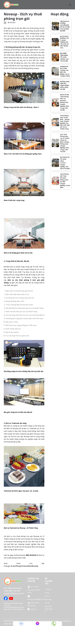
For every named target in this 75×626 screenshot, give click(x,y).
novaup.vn (33, 609)
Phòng (47, 593)
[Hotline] (53, 623)
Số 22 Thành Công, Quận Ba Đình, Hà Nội (34, 589)
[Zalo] (21, 623)
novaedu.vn (66, 621)
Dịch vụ (47, 596)
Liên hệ (47, 603)
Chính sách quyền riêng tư (48, 609)
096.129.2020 (34, 603)
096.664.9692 (31, 606)
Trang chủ (48, 589)
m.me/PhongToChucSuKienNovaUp (24, 566)
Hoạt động (48, 599)
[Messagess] (37, 623)
